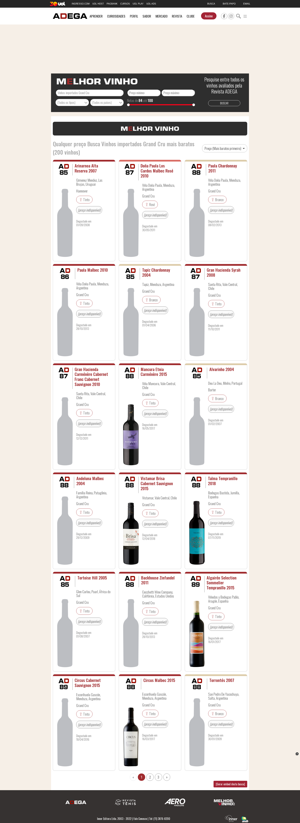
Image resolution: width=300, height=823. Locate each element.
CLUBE (191, 16)
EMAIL (246, 3)
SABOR (147, 16)
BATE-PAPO (229, 3)
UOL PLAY (138, 3)
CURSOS (125, 3)
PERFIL (134, 16)
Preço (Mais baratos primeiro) (223, 148)
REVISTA (177, 16)
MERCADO (162, 16)
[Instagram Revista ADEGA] (231, 16)
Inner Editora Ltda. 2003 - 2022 (114, 819)
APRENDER (96, 16)
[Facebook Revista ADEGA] (224, 16)
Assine (209, 15)
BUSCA (211, 3)
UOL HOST (98, 3)
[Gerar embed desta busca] (230, 784)
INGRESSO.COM (81, 3)
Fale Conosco (140, 819)
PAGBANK (112, 3)
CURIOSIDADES (116, 16)
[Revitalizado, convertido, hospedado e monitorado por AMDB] (245, 819)
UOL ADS (151, 3)
